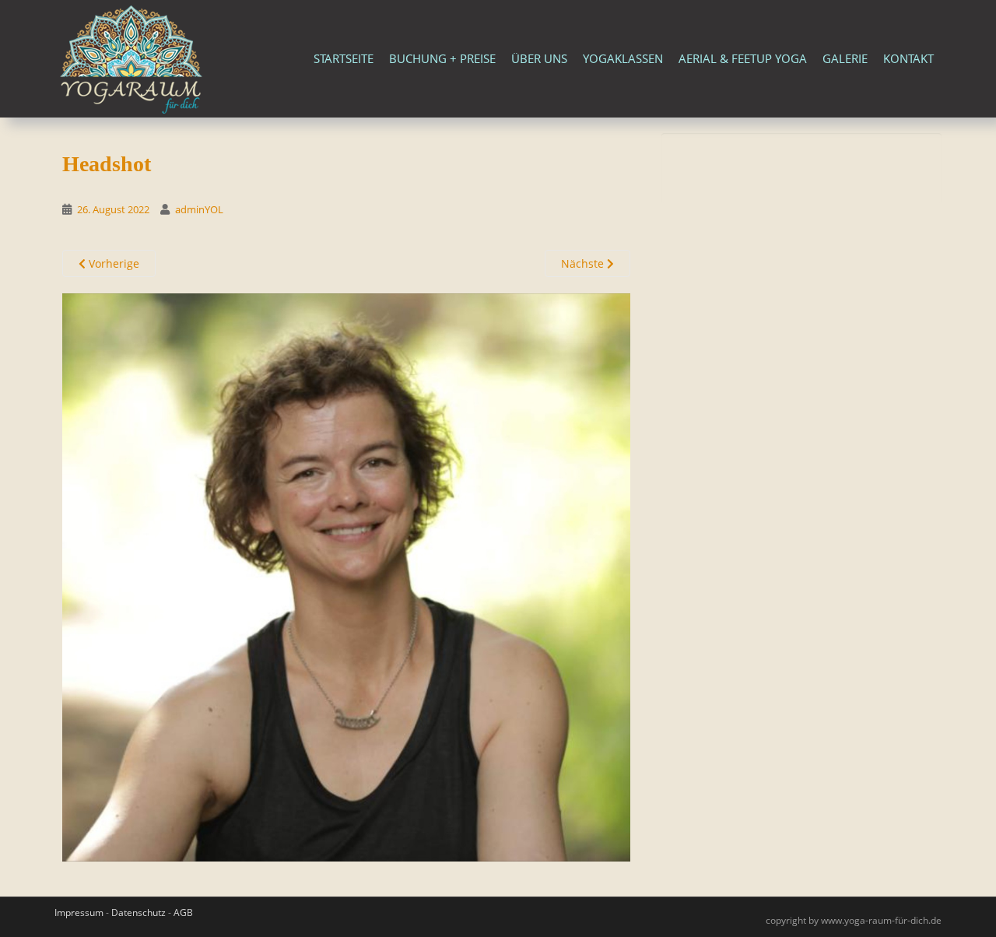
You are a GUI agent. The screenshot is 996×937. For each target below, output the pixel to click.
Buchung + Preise (442, 58)
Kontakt (908, 58)
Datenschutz (138, 912)
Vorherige (112, 263)
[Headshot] (346, 576)
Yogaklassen (623, 58)
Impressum (78, 912)
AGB (183, 912)
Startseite (344, 58)
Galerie (845, 58)
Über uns (539, 58)
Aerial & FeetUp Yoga (743, 58)
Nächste (584, 263)
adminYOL (199, 209)
